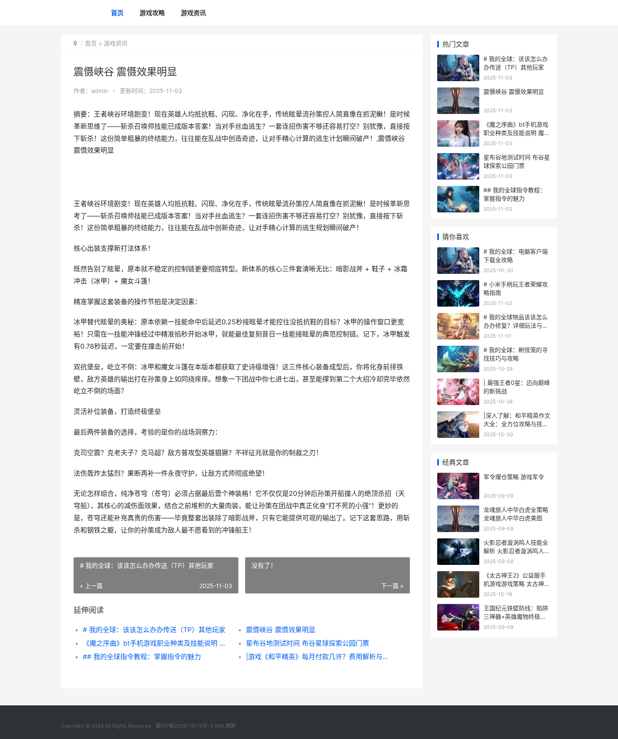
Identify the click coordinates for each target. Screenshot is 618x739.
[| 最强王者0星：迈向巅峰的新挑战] (458, 383)
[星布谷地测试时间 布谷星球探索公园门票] (458, 158)
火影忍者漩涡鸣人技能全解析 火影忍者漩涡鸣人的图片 (516, 550)
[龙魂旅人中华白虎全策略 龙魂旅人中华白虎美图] (458, 510)
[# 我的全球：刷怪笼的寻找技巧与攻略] (458, 351)
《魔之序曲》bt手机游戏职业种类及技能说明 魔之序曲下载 (156, 643)
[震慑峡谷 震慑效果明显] (458, 92)
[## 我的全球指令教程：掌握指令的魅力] (458, 191)
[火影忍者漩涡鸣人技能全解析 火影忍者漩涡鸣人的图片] (458, 543)
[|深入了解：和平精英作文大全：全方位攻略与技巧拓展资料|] (458, 416)
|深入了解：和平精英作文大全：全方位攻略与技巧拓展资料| (516, 423)
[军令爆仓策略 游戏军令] (458, 478)
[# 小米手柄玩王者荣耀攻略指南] (458, 285)
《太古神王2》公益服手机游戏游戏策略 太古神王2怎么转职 (516, 583)
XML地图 (224, 726)
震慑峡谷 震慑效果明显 (280, 629)
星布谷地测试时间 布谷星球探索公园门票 (307, 643)
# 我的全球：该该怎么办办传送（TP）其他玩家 (154, 629)
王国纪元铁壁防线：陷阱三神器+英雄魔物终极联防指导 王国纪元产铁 (515, 616)
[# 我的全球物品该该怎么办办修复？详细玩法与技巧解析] (458, 318)
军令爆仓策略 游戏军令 (513, 476)
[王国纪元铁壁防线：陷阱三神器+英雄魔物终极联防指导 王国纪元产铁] (458, 609)
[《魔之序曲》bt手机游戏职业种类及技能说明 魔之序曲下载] (458, 125)
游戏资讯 (193, 13)
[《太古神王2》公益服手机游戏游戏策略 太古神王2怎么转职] (458, 576)
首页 (117, 13)
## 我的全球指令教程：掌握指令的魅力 (142, 656)
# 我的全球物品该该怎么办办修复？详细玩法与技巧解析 (515, 325)
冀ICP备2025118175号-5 (184, 726)
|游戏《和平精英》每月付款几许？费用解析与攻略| (319, 656)
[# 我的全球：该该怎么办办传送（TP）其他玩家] (458, 60)
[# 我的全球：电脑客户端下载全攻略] (458, 252)
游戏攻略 (152, 13)
